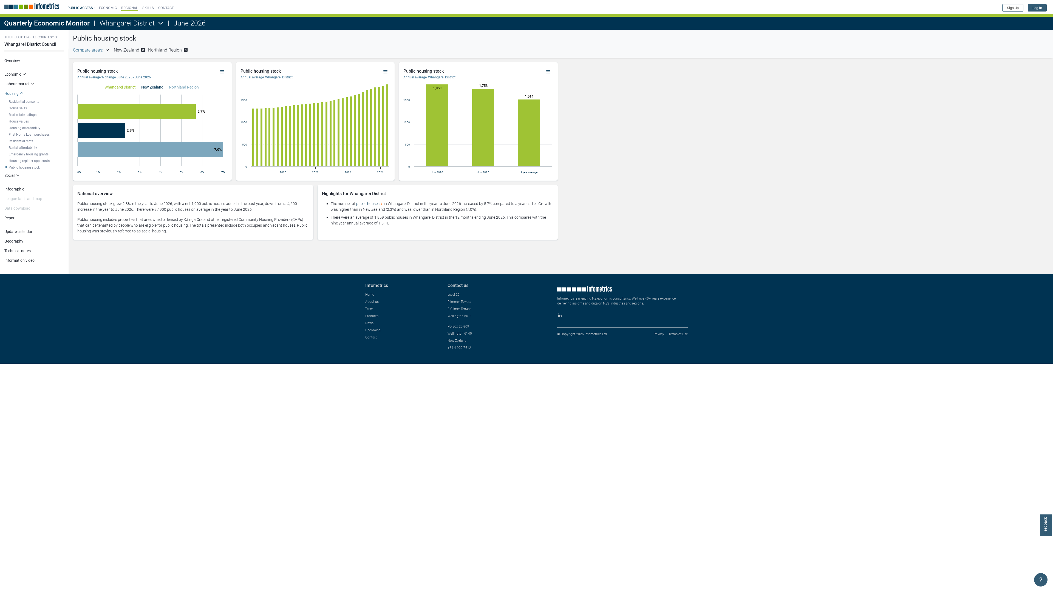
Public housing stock (24, 167)
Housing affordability (24, 128)
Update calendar (18, 231)
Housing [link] (11, 93)
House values (19, 121)
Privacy (659, 334)
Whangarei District (127, 23)
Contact (371, 337)
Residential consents (24, 102)
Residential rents (21, 141)
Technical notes (17, 251)
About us (372, 302)
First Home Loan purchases (29, 134)
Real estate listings (22, 115)
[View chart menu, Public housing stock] (222, 72)
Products (371, 316)
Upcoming (373, 330)
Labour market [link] (17, 84)
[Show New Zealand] (152, 87)
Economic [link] (12, 74)
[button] (108, 8)
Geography (13, 241)
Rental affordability (23, 148)
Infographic (14, 189)
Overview (12, 60)
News (369, 323)
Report (10, 218)
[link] (1037, 7)
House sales (18, 108)
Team (369, 309)
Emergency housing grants (29, 154)
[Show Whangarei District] (120, 87)
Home (369, 295)
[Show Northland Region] (184, 87)
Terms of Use (678, 334)
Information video (19, 260)
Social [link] (9, 175)
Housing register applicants (29, 161)
